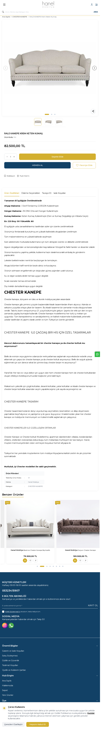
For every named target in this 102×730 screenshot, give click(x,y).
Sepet (5, 690)
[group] (50, 68)
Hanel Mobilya (33, 482)
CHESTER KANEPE (19, 17)
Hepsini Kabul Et (37, 724)
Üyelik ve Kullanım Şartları (14, 670)
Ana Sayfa (6, 17)
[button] (47, 114)
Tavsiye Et (46, 193)
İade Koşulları (60, 193)
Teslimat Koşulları (10, 665)
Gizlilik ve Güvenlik (10, 660)
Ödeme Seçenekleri (30, 193)
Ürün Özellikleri (11, 193)
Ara (96, 12)
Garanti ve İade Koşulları (13, 651)
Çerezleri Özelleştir (13, 724)
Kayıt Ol (93, 605)
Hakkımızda (7, 685)
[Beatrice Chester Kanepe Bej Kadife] (30, 524)
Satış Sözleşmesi (10, 655)
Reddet (91, 713)
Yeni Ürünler (7, 695)
